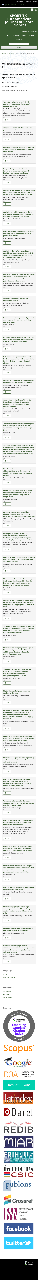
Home (4, 53)
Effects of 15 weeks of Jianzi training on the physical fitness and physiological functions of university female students (17, 848)
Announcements (28, 35)
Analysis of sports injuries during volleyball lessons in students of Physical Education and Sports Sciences (19, 559)
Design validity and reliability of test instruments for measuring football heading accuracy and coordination (16, 171)
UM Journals (19, 2)
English (5, 974)
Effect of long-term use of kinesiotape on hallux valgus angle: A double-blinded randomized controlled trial (18, 822)
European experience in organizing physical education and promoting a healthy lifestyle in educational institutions (19, 514)
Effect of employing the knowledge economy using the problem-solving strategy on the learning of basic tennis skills (17, 910)
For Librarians (7, 998)
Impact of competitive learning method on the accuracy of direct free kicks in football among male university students (19, 738)
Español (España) (9, 977)
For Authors (7, 994)
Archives (16, 35)
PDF (7, 120)
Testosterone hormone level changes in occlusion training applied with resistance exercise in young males (18, 803)
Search (19, 47)
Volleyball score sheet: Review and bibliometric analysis (15, 299)
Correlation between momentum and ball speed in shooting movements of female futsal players (18, 149)
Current (7, 35)
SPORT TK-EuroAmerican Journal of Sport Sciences (19, 20)
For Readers (7, 991)
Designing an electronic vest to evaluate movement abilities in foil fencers (18, 929)
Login (35, 2)
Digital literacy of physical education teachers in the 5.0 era (16, 692)
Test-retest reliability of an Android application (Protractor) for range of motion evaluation (16, 104)
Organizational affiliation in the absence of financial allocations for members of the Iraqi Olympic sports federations (18, 339)
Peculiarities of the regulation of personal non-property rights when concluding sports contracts (18, 320)
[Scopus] (19, 1053)
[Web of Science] (19, 1041)
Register (28, 2)
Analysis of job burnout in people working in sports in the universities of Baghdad (18, 381)
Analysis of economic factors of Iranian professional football (17, 129)
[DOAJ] (19, 1077)
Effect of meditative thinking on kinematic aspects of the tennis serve (18, 888)
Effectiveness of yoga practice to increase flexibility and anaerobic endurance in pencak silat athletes (18, 234)
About (18, 40)
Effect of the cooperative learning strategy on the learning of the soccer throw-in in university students (18, 760)
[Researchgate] (19, 1089)
